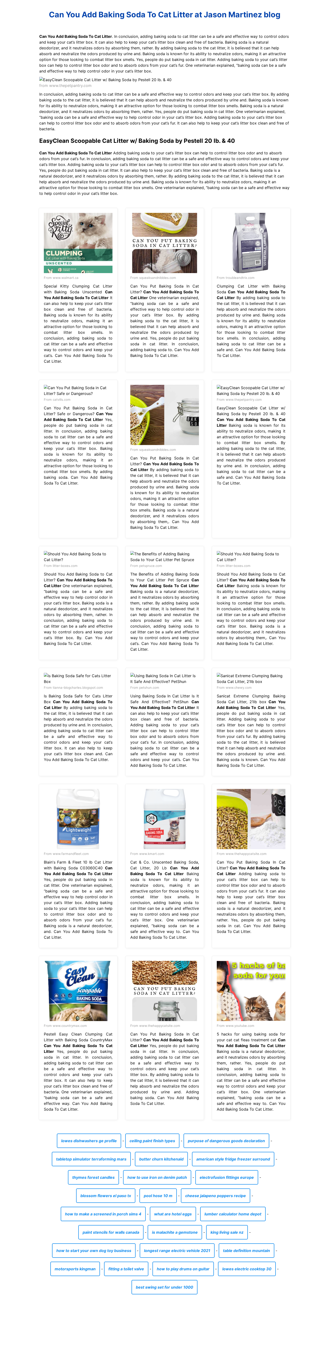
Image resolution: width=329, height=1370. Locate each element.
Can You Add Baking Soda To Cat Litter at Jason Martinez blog (164, 14)
